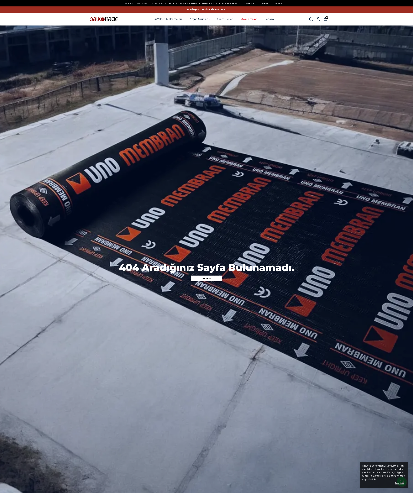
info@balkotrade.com (186, 3)
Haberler (264, 3)
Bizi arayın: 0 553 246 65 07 (137, 3)
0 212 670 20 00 (163, 3)
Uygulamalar (248, 3)
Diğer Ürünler (224, 18)
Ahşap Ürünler (199, 18)
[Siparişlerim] (318, 19)
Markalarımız (280, 3)
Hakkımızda (208, 3)
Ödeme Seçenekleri (228, 3)
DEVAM (206, 278)
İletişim (269, 18)
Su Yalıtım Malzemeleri (168, 18)
